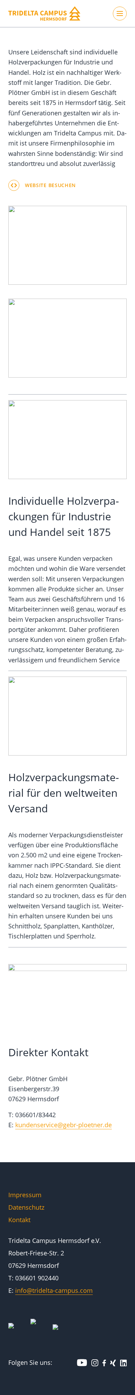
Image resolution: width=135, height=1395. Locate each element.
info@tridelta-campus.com (54, 1290)
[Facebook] (104, 1362)
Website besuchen (50, 185)
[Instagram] (94, 1362)
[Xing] (113, 1362)
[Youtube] (82, 1362)
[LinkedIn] (123, 1362)
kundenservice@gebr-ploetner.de (63, 1125)
